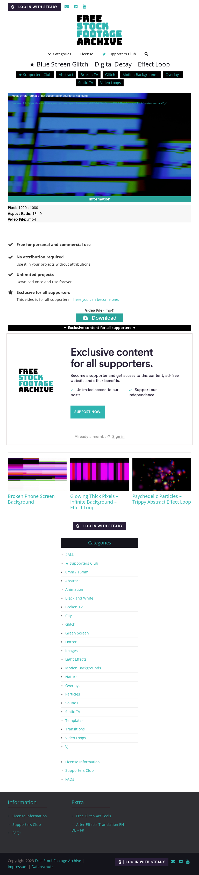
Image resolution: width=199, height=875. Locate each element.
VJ (66, 746)
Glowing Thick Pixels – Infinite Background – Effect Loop (94, 502)
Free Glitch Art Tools (93, 815)
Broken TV (89, 74)
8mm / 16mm (76, 572)
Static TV (85, 82)
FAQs (69, 779)
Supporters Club (122, 53)
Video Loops (110, 82)
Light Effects (76, 659)
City (68, 615)
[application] (99, 144)
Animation (74, 589)
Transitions (75, 729)
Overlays (173, 74)
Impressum (17, 866)
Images (71, 650)
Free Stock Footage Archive (58, 860)
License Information (82, 761)
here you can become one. (96, 299)
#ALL (69, 554)
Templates (74, 720)
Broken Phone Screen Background (31, 499)
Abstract (66, 74)
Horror (71, 641)
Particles (72, 694)
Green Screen (77, 633)
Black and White (79, 598)
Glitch (110, 74)
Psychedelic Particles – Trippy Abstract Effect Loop (161, 499)
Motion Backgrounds (140, 74)
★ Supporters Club (35, 74)
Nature (71, 676)
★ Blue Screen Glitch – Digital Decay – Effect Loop (99, 64)
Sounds (71, 702)
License (86, 53)
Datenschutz (42, 866)
